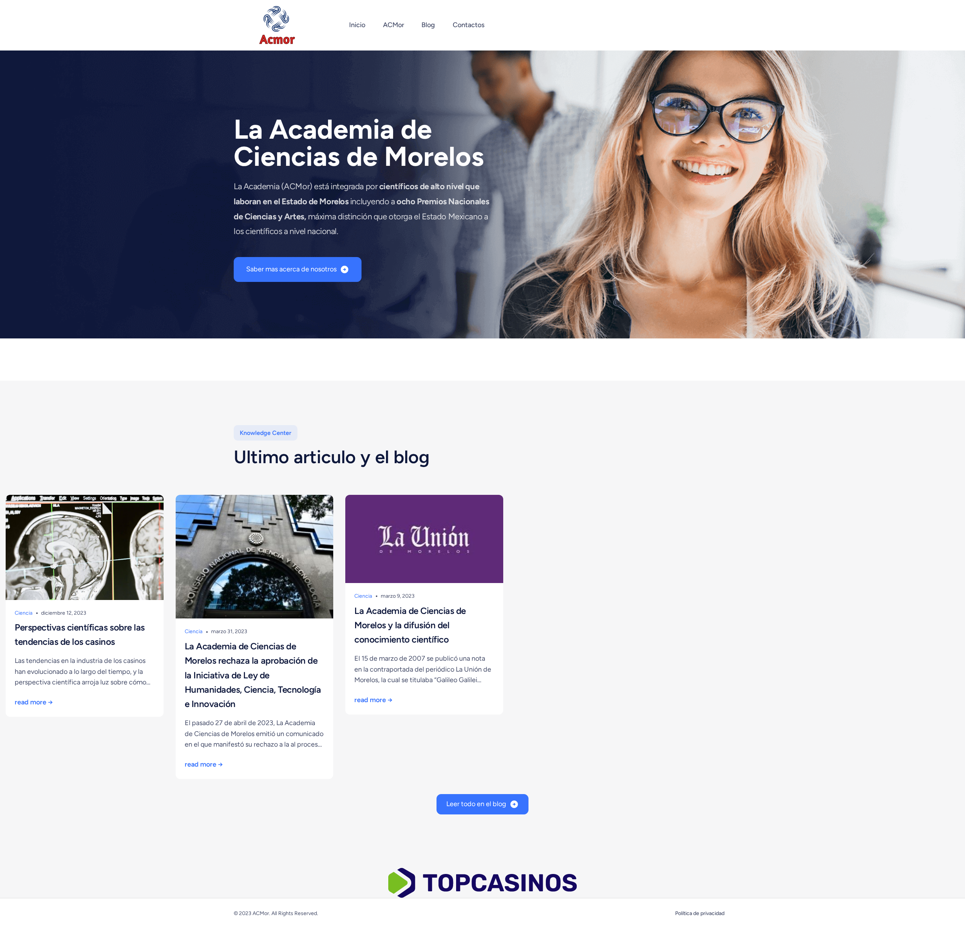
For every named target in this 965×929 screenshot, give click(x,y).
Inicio (357, 25)
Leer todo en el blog (476, 804)
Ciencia (23, 613)
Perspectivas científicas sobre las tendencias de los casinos (80, 634)
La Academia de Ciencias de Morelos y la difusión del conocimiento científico (410, 625)
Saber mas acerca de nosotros (291, 269)
